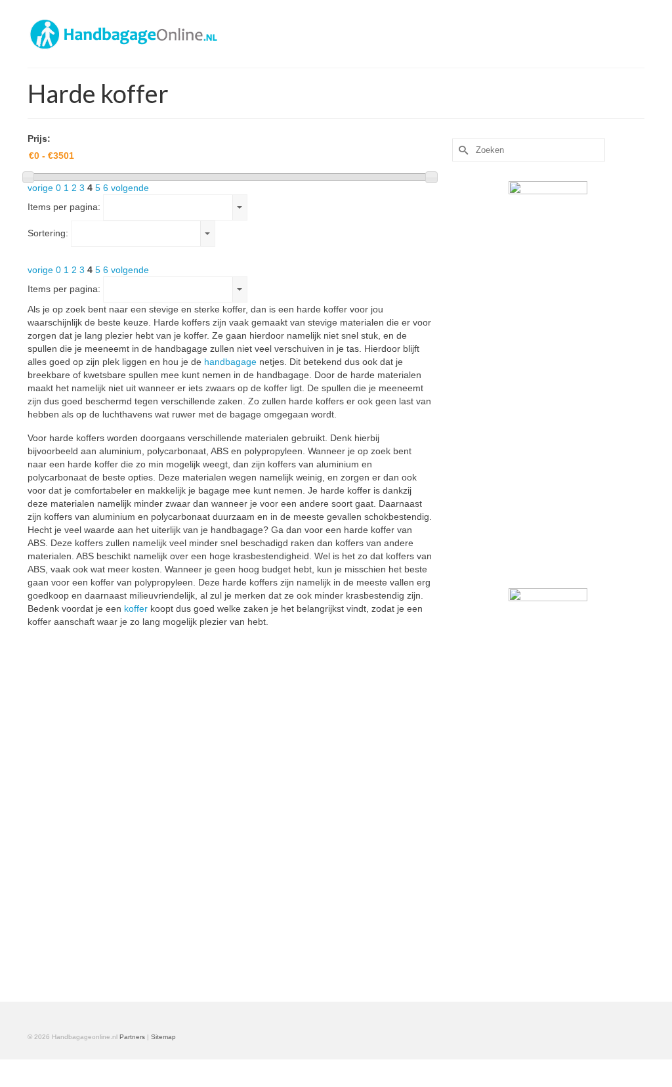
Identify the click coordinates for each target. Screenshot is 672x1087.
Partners (132, 1036)
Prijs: (39, 138)
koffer (136, 608)
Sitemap (163, 1036)
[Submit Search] (462, 150)
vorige (40, 187)
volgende (130, 187)
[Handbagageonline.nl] (124, 33)
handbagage (231, 361)
